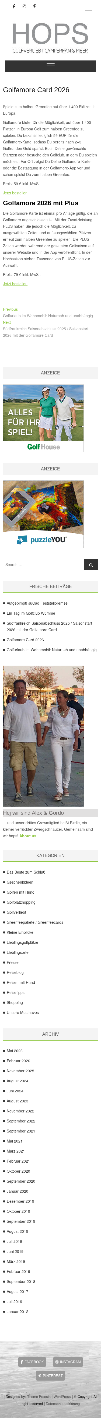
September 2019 (21, 1221)
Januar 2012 (17, 1311)
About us (27, 835)
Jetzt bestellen (15, 192)
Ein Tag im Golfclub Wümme (31, 613)
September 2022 (21, 1121)
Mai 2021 (15, 1141)
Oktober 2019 (18, 1211)
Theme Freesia (39, 1396)
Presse (13, 962)
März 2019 (16, 1261)
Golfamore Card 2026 (36, 90)
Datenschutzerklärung (63, 1403)
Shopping (15, 1002)
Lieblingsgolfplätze (22, 942)
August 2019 (17, 1231)
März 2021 (16, 1151)
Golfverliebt (16, 912)
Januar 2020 (17, 1191)
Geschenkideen (20, 882)
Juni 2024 (15, 1090)
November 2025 (20, 1070)
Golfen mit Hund (20, 892)
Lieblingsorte (18, 952)
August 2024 (17, 1080)
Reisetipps (16, 992)
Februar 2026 (18, 1060)
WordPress (62, 1396)
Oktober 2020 (18, 1171)
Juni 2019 (15, 1251)
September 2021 (21, 1131)
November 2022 (20, 1111)
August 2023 (17, 1100)
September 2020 (21, 1181)
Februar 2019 (18, 1271)
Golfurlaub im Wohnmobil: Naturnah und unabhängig (52, 649)
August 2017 (17, 1291)
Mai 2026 (15, 1050)
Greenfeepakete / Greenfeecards (35, 922)
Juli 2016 (14, 1301)
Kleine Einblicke (20, 932)
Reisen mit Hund (21, 982)
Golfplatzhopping (21, 902)
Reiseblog (15, 972)
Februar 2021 (18, 1161)
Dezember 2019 (20, 1201)
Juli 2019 (14, 1241)
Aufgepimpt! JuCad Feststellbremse (37, 603)
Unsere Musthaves (23, 1012)
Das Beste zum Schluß (26, 872)
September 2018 (21, 1281)
